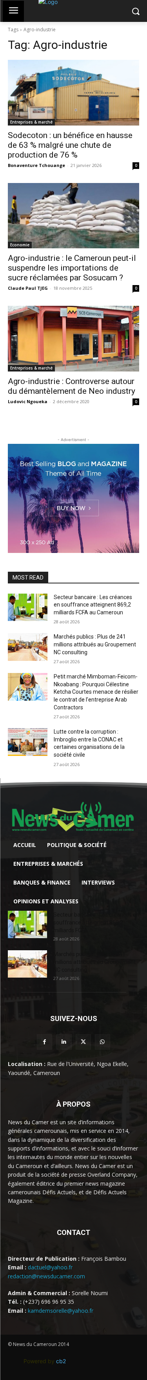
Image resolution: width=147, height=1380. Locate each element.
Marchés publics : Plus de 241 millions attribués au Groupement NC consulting (95, 644)
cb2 (61, 1361)
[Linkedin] (63, 1042)
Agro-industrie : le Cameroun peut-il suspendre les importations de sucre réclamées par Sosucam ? (72, 267)
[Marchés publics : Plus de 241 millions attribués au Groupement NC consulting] (27, 646)
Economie (19, 245)
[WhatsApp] (102, 1042)
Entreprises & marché (31, 122)
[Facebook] (44, 1042)
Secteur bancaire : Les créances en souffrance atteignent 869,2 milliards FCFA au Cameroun (93, 605)
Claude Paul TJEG (28, 288)
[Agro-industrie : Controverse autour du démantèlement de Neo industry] (73, 338)
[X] (83, 1042)
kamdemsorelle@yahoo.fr (60, 1310)
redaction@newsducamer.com (46, 1276)
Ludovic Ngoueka (27, 401)
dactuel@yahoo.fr (50, 1267)
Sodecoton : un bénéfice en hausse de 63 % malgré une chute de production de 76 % (70, 145)
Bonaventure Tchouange (36, 165)
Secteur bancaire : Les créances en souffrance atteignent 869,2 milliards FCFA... (96, 922)
